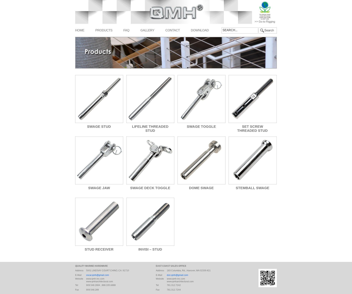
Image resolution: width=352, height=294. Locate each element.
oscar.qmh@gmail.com (97, 275)
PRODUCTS (103, 30)
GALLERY (147, 30)
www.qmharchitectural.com (99, 281)
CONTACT (172, 30)
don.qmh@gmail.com (177, 275)
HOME (79, 30)
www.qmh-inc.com (95, 279)
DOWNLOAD (200, 30)
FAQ (126, 30)
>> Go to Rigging (265, 21)
